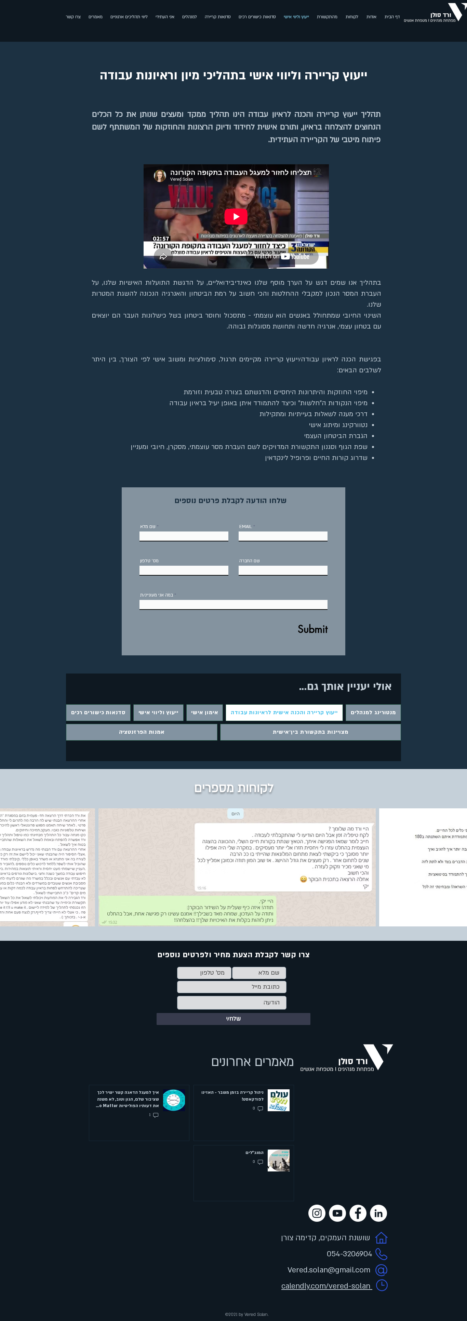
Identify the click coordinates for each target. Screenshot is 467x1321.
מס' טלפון (149, 561)
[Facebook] (357, 1213)
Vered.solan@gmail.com (329, 1270)
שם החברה (249, 561)
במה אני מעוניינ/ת (156, 595)
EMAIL (245, 526)
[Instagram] (316, 1213)
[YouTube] (337, 1213)
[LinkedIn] (378, 1213)
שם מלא (148, 526)
